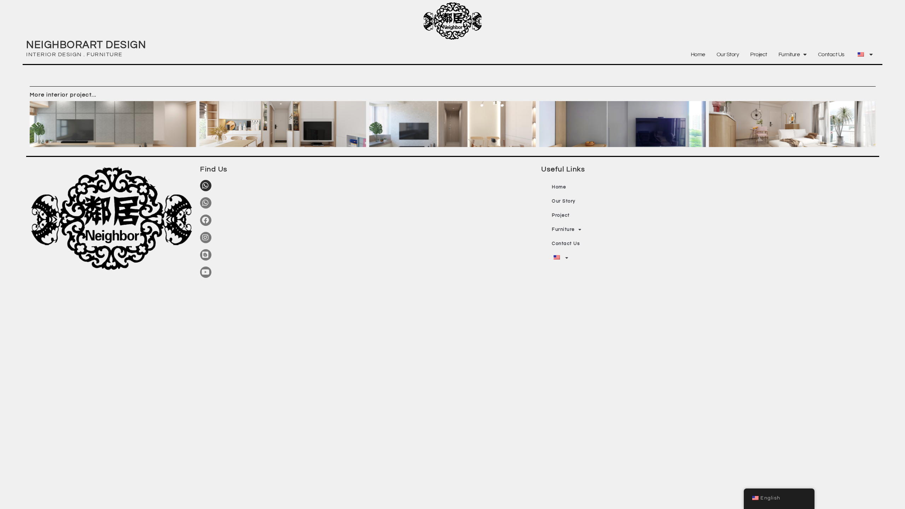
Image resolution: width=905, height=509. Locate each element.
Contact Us (831, 54)
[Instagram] (205, 237)
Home (698, 54)
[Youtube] (205, 272)
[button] (37, 124)
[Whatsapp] (205, 185)
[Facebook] (205, 220)
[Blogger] (205, 255)
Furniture (789, 54)
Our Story (728, 54)
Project (758, 54)
